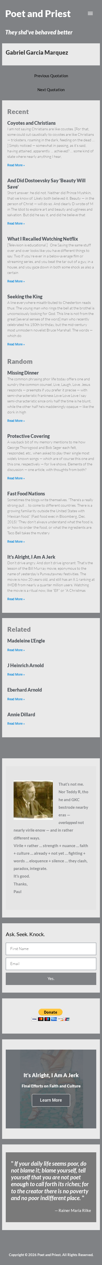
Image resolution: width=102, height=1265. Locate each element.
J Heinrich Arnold (25, 665)
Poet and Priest (38, 13)
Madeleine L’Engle (26, 641)
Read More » (16, 165)
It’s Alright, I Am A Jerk (31, 557)
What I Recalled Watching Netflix (42, 239)
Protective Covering (28, 436)
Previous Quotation (51, 76)
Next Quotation (51, 89)
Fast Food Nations (26, 493)
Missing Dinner (23, 373)
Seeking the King (24, 296)
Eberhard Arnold (24, 690)
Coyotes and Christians (31, 123)
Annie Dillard (21, 714)
